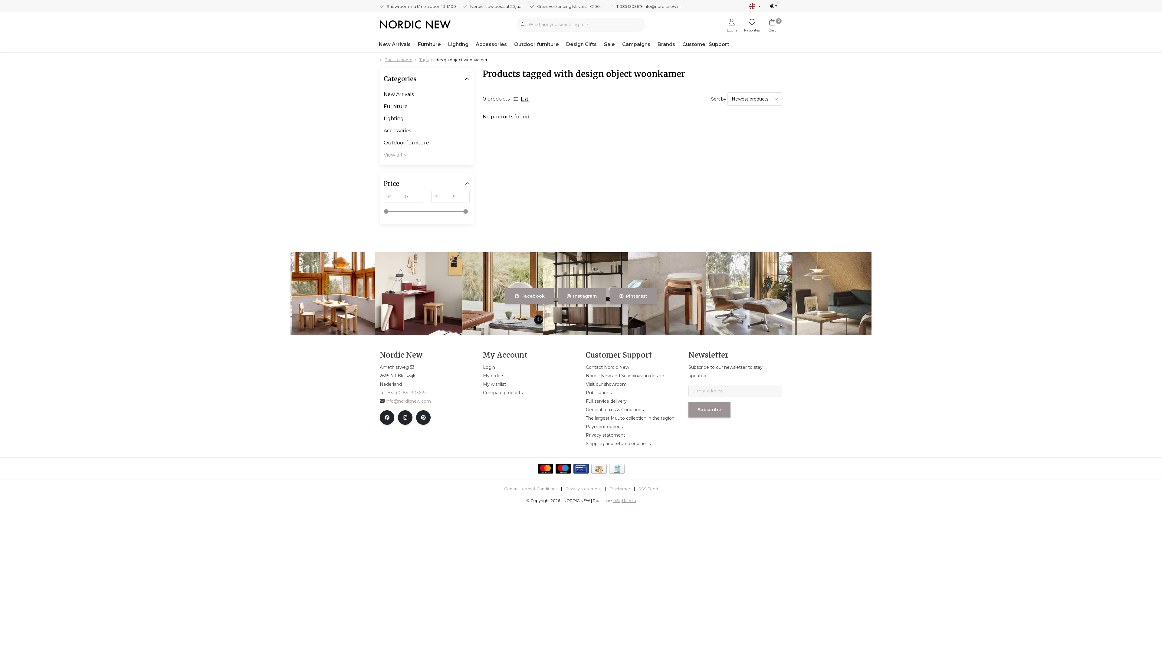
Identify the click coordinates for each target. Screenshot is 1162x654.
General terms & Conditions (530, 489)
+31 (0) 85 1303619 (407, 392)
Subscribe (709, 409)
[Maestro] (563, 469)
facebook (533, 296)
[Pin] (581, 469)
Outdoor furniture (536, 44)
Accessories (491, 44)
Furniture (429, 44)
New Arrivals (395, 44)
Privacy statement (583, 489)
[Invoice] (617, 469)
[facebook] (387, 417)
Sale (609, 44)
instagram (585, 296)
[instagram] (405, 417)
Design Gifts (581, 44)
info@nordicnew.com (408, 401)
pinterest (636, 296)
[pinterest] (423, 417)
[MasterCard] (545, 469)
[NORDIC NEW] (415, 24)
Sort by (718, 99)
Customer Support (705, 44)
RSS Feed (648, 489)
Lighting (458, 44)
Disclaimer (619, 489)
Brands (666, 44)
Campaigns (636, 44)
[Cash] (599, 469)
